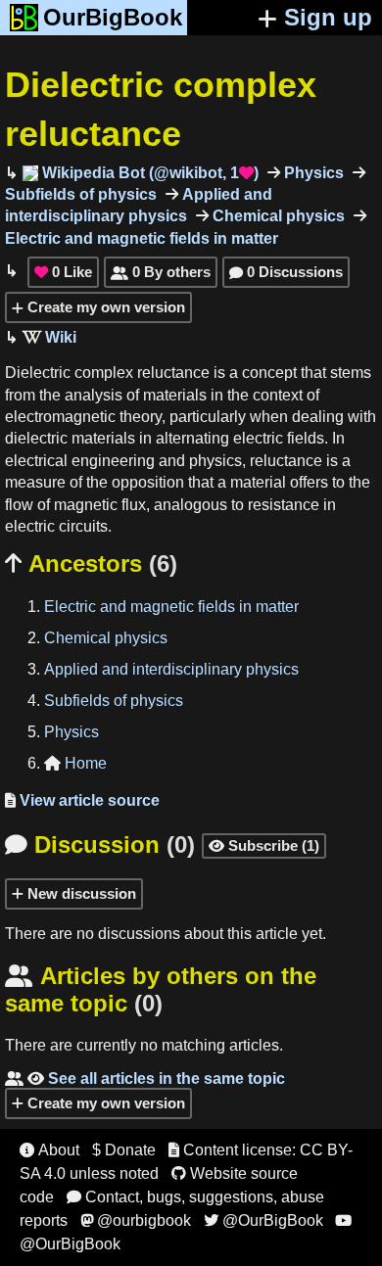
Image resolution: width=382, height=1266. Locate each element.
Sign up (328, 17)
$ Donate (124, 1150)
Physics (312, 172)
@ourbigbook (135, 1220)
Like (63, 271)
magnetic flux (100, 504)
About (49, 1150)
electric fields (278, 438)
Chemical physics (277, 216)
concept (269, 372)
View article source (82, 800)
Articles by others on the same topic (160, 989)
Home (75, 763)
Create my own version (104, 307)
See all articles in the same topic (145, 1078)
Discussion (100, 844)
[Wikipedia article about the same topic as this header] (49, 337)
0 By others (161, 271)
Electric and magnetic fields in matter (171, 606)
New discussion (80, 893)
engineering (113, 460)
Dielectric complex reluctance (107, 372)
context (278, 395)
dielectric (36, 438)
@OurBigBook (263, 1220)
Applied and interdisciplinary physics (171, 669)
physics (215, 460)
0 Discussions (286, 271)
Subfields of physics (113, 700)
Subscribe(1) (264, 845)
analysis (93, 395)
